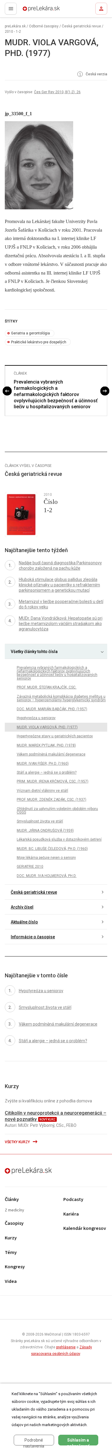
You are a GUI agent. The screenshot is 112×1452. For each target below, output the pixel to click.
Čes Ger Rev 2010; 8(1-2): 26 (57, 92)
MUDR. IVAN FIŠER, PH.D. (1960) (43, 763)
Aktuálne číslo (24, 922)
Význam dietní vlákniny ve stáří (42, 791)
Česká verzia (96, 74)
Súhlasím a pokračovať (78, 1441)
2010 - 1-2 (13, 31)
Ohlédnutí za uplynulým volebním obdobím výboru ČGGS (57, 810)
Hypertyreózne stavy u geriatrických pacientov (55, 736)
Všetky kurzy (18, 1142)
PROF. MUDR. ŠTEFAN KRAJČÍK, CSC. (46, 687)
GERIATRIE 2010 (30, 866)
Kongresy (15, 1267)
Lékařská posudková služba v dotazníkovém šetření (59, 839)
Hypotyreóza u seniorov (36, 718)
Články (12, 1200)
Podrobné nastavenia (33, 1441)
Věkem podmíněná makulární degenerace (51, 754)
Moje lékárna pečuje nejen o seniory (46, 858)
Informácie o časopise (33, 936)
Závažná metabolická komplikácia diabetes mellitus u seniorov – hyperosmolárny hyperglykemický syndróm (61, 698)
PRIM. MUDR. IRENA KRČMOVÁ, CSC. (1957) (52, 781)
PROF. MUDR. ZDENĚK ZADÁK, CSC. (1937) (51, 799)
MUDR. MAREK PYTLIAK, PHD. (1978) (46, 745)
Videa (11, 1281)
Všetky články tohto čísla (34, 651)
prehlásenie (66, 1347)
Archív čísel (22, 907)
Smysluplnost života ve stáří (40, 821)
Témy (11, 1253)
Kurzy (11, 1238)
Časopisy (14, 1223)
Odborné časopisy (44, 26)
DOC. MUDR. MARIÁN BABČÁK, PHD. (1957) (52, 709)
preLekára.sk (31, 10)
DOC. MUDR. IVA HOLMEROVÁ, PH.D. (46, 876)
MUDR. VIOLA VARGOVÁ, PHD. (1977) (47, 727)
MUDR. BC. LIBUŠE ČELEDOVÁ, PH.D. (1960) (52, 849)
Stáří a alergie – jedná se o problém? (46, 772)
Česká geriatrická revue (81, 26)
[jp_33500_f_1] (56, 165)
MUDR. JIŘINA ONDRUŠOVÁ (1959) (45, 830)
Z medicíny (14, 1210)
